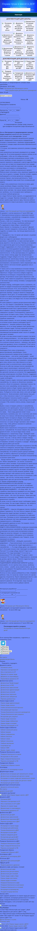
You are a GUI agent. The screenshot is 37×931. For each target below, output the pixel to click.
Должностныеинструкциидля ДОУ (18, 66)
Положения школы (6, 667)
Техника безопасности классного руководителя (15, 712)
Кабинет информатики (8, 734)
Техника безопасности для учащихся (12, 714)
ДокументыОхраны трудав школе (7, 41)
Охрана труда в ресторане (9, 878)
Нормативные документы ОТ (10, 679)
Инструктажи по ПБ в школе (9, 756)
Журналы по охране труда (9, 674)
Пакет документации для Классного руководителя (20, 90)
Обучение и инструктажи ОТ (9, 670)
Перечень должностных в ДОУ (10, 821)
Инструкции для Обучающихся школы (16, 88)
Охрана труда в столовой (8, 723)
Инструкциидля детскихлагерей (18, 28)
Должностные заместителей (9, 687)
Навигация (18, 14)
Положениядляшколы (7, 28)
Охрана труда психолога (8, 719)
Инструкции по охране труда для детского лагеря (16, 780)
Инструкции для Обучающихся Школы (17, 606)
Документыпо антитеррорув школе (18, 53)
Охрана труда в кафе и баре (9, 876)
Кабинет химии (5, 739)
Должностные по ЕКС (7, 685)
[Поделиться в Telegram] (3, 643)
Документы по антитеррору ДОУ (11, 856)
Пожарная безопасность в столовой (12, 887)
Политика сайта (5, 921)
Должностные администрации (10, 689)
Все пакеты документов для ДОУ (6, 790)
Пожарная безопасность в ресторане (12, 885)
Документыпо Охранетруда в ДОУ (29, 66)
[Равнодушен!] (35, 99)
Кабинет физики (6, 732)
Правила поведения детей (9, 834)
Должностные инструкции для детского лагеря (15, 776)
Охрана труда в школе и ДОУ (18, 3)
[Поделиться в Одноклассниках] (6, 651)
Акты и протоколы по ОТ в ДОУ (10, 803)
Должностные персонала (8, 694)
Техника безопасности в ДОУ (10, 830)
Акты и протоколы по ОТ (8, 672)
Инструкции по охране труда (9, 826)
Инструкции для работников (9, 828)
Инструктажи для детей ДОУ (9, 837)
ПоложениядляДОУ (7, 66)
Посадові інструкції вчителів (9, 891)
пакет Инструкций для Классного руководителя (20, 211)
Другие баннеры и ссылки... (8, 919)
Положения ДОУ (6, 799)
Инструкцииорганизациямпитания (29, 53)
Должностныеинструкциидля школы (30, 28)
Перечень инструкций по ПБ (9, 761)
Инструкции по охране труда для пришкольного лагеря (18, 778)
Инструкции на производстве (10, 889)
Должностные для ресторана (10, 871)
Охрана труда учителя (8, 705)
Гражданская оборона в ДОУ (10, 852)
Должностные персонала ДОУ (10, 819)
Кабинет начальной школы (9, 730)
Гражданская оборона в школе (10, 765)
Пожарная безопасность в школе (11, 754)
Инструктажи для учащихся (9, 716)
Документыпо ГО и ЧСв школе (7, 53)
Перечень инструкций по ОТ (9, 725)
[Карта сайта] (14, 924)
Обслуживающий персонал (9, 710)
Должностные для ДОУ (8, 814)
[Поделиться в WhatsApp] (4, 647)
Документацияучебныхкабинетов (29, 41)
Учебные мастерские (7, 743)
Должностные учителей (8, 692)
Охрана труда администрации (10, 703)
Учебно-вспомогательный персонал (12, 707)
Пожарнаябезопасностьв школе (18, 41)
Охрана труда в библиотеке (9, 721)
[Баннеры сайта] (14, 795)
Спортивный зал (6, 745)
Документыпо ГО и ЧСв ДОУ (18, 78)
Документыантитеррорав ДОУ (30, 78)
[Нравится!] (31, 99)
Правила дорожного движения (10, 865)
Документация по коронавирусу (10, 808)
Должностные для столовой (9, 873)
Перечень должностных (8, 699)
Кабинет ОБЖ (5, 748)
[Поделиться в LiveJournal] (4, 653)
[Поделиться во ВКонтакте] (4, 649)
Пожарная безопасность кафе (10, 882)
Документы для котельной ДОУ (10, 860)
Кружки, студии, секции (8, 750)
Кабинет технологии (7, 741)
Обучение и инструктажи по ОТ (10, 801)
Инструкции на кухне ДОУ (9, 832)
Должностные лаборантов (9, 696)
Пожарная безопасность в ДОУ (10, 843)
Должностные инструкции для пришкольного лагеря (17, 774)
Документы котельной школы (10, 787)
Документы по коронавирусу (9, 676)
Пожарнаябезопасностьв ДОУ (7, 78)
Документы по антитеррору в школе (12, 769)
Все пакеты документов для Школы (7, 658)
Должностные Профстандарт (10, 683)
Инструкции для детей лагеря (10, 783)
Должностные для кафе (8, 869)
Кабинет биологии (6, 736)
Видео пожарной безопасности (10, 759)
